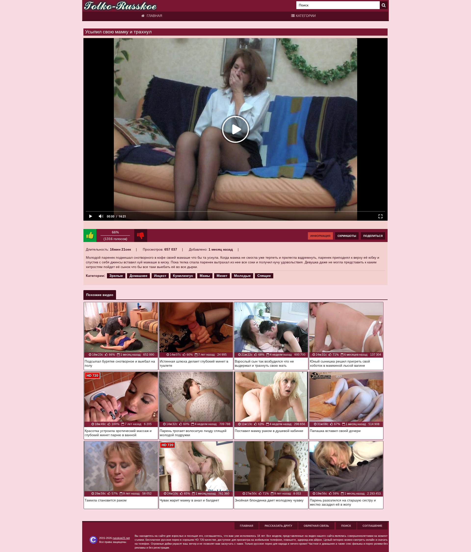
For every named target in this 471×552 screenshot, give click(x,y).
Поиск (346, 525)
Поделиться (373, 235)
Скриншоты (347, 235)
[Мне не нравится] (140, 235)
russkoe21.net (121, 538)
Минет (222, 276)
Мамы (205, 276)
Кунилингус (183, 276)
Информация (320, 235)
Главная (154, 16)
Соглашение (372, 525)
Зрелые (116, 276)
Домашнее (138, 276)
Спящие (264, 276)
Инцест (160, 276)
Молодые (242, 276)
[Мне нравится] (89, 235)
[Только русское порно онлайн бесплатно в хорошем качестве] (120, 6)
